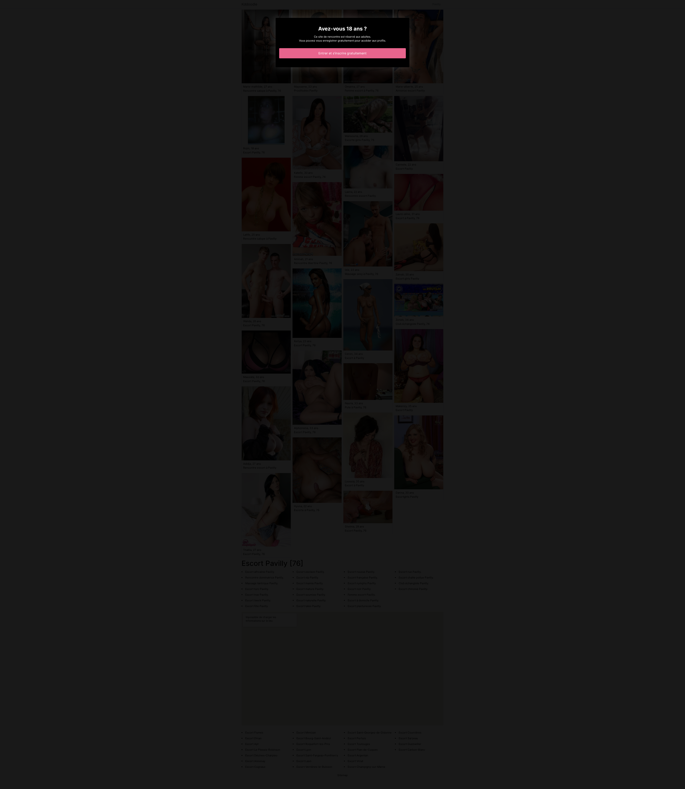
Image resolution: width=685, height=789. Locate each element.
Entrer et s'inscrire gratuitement (342, 53)
